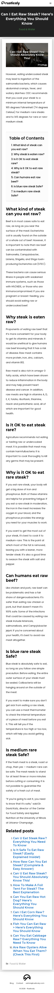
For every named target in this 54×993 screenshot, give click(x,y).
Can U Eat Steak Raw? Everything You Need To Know (30, 841)
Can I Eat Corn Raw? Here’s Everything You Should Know (30, 915)
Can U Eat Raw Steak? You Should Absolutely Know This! (30, 876)
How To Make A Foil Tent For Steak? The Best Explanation (28, 888)
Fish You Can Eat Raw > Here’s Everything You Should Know (29, 927)
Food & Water (27, 29)
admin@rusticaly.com (35, 983)
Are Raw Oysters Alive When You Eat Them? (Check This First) (30, 950)
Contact (19, 983)
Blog (12, 983)
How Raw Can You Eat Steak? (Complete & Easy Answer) (30, 865)
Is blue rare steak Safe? (28, 186)
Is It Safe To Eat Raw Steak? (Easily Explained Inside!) (28, 853)
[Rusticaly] (10, 3)
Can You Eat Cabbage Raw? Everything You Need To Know (29, 939)
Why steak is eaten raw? (29, 154)
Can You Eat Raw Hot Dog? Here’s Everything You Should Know (29, 902)
